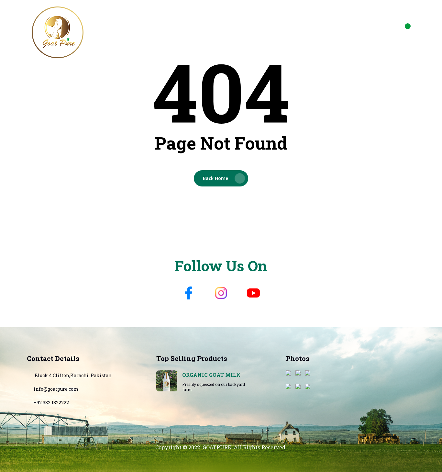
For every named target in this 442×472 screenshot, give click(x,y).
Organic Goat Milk (211, 374)
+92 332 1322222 (51, 402)
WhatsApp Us (318, 28)
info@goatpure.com (373, 28)
